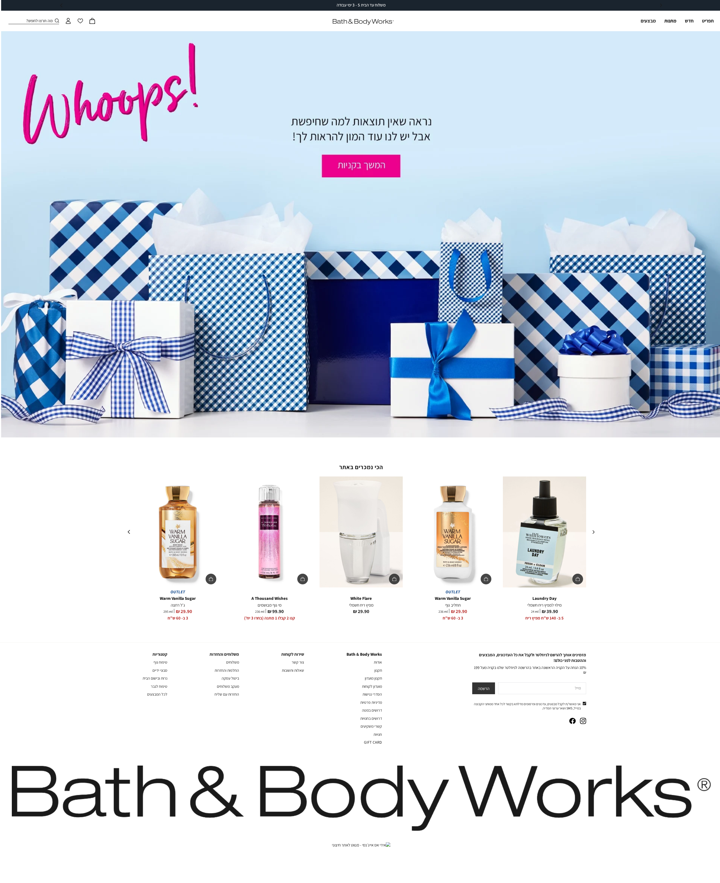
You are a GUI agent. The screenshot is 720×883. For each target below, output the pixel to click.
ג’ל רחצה (178, 605)
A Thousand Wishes (269, 598)
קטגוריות (159, 654)
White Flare (361, 598)
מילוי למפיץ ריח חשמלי (544, 605)
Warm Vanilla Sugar (453, 598)
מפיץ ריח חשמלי (361, 605)
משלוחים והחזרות (224, 654)
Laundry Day (544, 598)
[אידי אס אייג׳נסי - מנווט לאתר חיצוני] (361, 845)
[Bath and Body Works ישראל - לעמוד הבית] (363, 22)
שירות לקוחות (292, 654)
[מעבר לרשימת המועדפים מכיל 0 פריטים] (80, 20)
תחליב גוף (453, 605)
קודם (661, 5)
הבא (61, 5)
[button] (92, 20)
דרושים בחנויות (371, 718)
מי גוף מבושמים (270, 605)
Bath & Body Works (364, 654)
